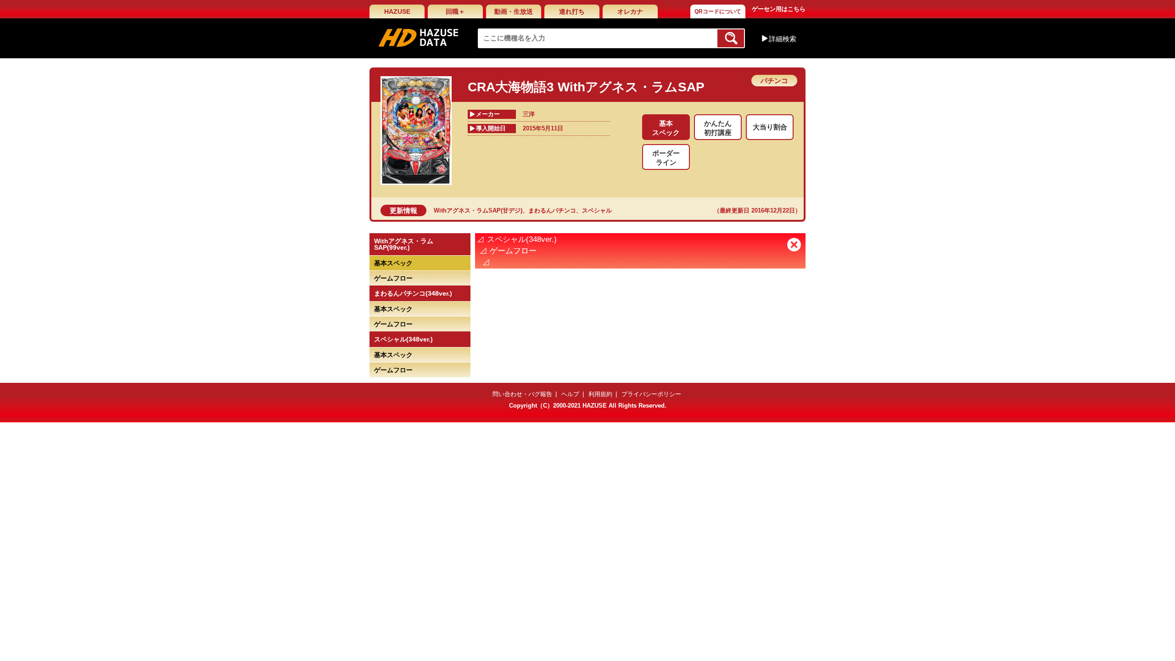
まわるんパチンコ (552, 210)
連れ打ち (572, 11)
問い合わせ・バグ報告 (522, 394)
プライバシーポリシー (651, 394)
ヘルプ (570, 394)
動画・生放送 (513, 11)
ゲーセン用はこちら (779, 9)
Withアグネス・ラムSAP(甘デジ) (478, 210)
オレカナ (630, 11)
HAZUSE (397, 11)
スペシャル (597, 210)
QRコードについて (717, 11)
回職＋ (455, 11)
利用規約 (600, 394)
